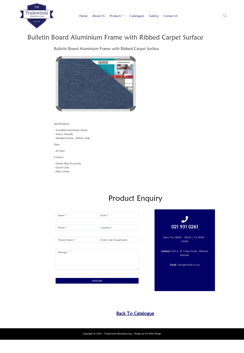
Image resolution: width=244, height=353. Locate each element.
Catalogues (137, 16)
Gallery (154, 16)
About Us (98, 16)
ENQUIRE (97, 280)
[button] (224, 15)
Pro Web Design (153, 333)
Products (115, 16)
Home (83, 16)
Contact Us (170, 16)
